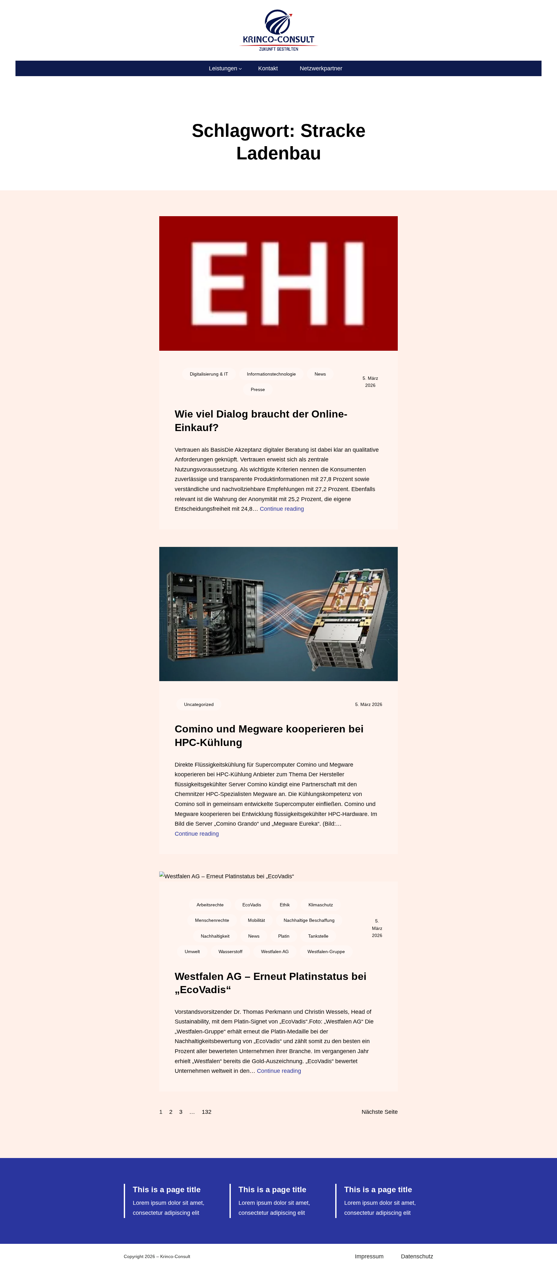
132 (206, 1112)
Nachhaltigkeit (215, 936)
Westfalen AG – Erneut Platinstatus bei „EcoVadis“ (270, 983)
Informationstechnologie (271, 374)
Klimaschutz (320, 904)
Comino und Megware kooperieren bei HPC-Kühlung (269, 735)
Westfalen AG (275, 951)
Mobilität (256, 920)
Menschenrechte (212, 920)
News (320, 374)
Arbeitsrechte (210, 904)
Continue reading (282, 509)
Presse (258, 389)
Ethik (285, 904)
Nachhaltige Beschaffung (309, 920)
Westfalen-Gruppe (326, 951)
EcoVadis (251, 904)
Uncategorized (199, 704)
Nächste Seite (380, 1112)
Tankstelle (318, 936)
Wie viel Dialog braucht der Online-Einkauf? (261, 420)
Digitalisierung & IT (209, 374)
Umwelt (192, 951)
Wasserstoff (230, 951)
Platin (283, 936)
